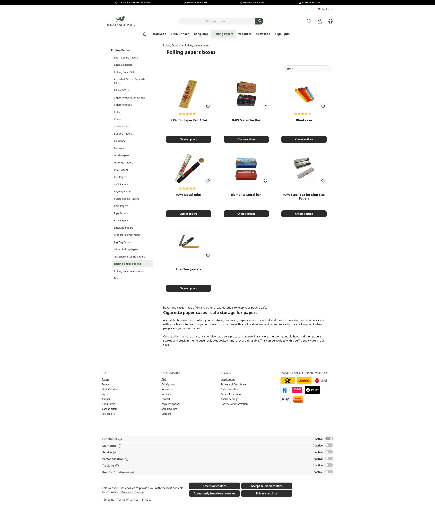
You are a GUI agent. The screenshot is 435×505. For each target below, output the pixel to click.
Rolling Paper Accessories (129, 271)
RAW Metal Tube (188, 195)
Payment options (170, 403)
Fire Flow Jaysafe (188, 269)
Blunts (117, 278)
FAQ (163, 379)
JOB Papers (120, 177)
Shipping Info (169, 408)
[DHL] (304, 380)
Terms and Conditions (233, 384)
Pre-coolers (108, 413)
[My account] (319, 21)
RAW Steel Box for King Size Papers (304, 196)
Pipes (105, 394)
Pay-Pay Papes (122, 191)
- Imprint (109, 499)
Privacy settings (267, 493)
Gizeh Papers (121, 155)
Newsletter (167, 389)
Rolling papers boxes (127, 263)
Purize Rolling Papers (126, 198)
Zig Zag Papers (123, 242)
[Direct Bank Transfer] (297, 390)
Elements (119, 141)
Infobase (166, 394)
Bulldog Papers (123, 133)
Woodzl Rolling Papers (127, 234)
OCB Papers (121, 184)
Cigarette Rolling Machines (129, 97)
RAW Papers (121, 206)
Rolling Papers (120, 50)
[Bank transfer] (285, 399)
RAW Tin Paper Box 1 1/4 (188, 120)
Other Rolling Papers (126, 249)
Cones (117, 119)
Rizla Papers (121, 220)
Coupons (166, 413)
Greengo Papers (123, 162)
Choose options (188, 139)
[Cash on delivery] (298, 399)
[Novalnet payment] (284, 390)
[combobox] (217, 21)
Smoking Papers (123, 227)
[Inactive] (329, 445)
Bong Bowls (108, 403)
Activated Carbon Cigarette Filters (129, 81)
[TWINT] (312, 390)
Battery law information (234, 403)
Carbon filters (109, 408)
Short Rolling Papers (126, 57)
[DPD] (320, 380)
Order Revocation (231, 394)
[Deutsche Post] (287, 380)
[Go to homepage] (120, 21)
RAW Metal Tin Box (246, 120)
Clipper (106, 399)
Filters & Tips (121, 90)
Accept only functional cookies (214, 493)
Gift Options (168, 384)
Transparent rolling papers (129, 256)
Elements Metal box (246, 195)
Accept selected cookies (267, 486)
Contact (165, 399)
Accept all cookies (215, 486)
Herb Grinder (109, 389)
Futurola (119, 148)
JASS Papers (121, 169)
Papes (105, 384)
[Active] (329, 438)
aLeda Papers (122, 126)
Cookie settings (229, 399)
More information (132, 492)
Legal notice (228, 379)
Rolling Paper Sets (124, 72)
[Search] (259, 21)
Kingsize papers (123, 64)
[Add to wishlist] (207, 106)
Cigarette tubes (123, 104)
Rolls (117, 112)
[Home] (146, 34)
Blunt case (304, 120)
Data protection (230, 389)
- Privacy (146, 499)
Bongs (105, 379)
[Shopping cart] (329, 21)
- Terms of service (127, 499)
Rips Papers (121, 213)
